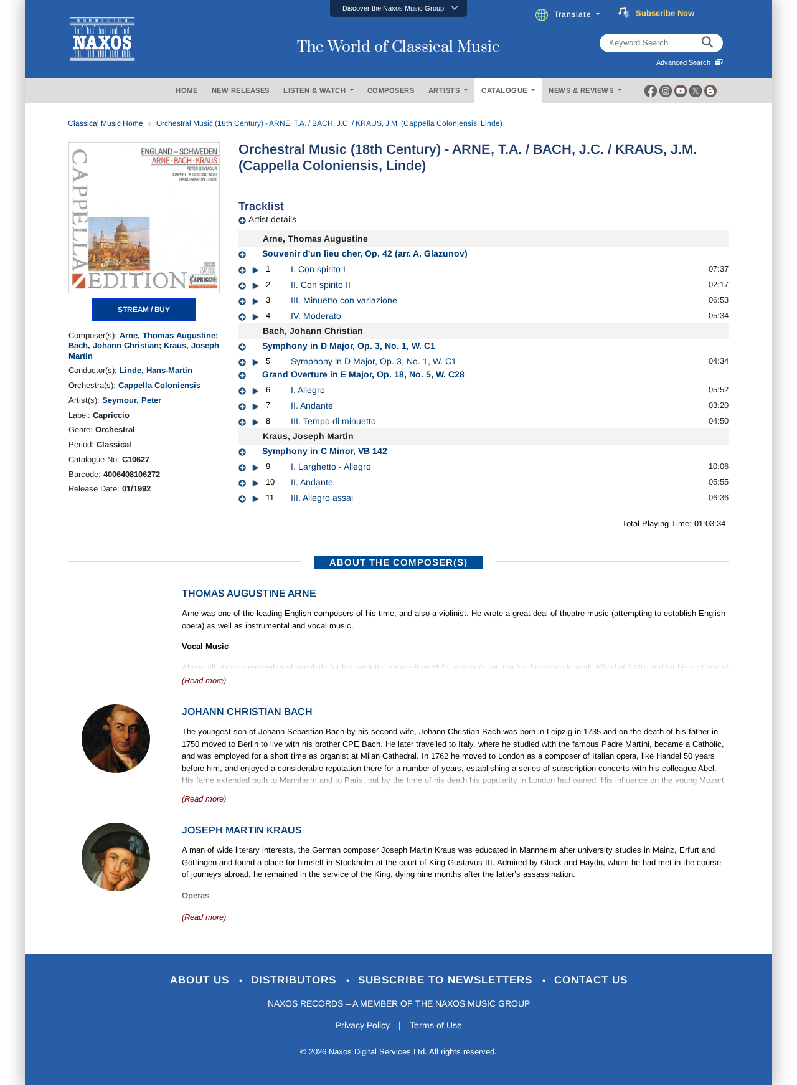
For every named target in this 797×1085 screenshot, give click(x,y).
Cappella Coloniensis (159, 385)
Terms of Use (436, 1025)
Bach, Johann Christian (113, 345)
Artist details (272, 219)
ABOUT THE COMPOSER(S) (398, 562)
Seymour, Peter (131, 400)
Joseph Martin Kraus (242, 830)
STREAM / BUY (144, 309)
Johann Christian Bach (247, 711)
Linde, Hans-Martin (156, 370)
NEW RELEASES (241, 90)
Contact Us (591, 980)
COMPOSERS (391, 90)
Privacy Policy (363, 1025)
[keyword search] (707, 43)
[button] (398, 8)
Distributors (295, 980)
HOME (186, 90)
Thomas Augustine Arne (249, 593)
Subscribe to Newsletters (447, 980)
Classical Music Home (105, 123)
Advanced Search (685, 62)
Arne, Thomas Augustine (167, 335)
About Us (201, 980)
